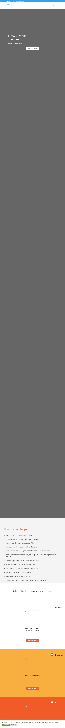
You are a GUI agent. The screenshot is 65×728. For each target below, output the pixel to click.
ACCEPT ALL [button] (6, 724)
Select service (58, 607)
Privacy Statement (46, 722)
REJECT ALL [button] (13, 724)
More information (32, 48)
